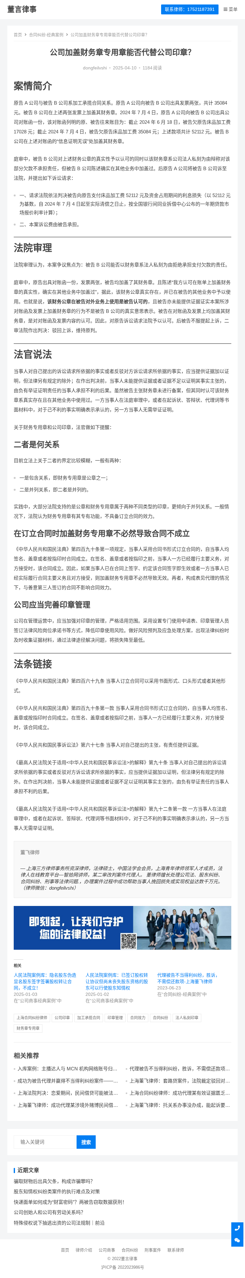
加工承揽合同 (88, 1018)
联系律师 (175, 1250)
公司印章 (62, 1018)
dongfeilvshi (95, 68)
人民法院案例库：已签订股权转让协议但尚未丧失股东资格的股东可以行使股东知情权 (116, 981)
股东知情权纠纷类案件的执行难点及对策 (57, 1191)
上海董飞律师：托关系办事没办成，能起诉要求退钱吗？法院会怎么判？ (180, 1108)
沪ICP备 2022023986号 (122, 1267)
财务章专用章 (28, 1028)
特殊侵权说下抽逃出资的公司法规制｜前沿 (59, 1223)
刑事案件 (153, 1250)
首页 (18, 34)
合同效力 (137, 1018)
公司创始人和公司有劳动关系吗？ (49, 1212)
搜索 (86, 1142)
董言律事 (22, 9)
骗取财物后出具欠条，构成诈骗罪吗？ (54, 1181)
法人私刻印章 (186, 1018)
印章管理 (115, 1018)
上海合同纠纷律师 (32, 1018)
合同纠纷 (160, 1018)
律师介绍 (84, 1250)
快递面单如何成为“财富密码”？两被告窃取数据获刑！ (70, 1202)
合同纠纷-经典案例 (46, 34)
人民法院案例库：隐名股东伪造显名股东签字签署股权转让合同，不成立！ (45, 981)
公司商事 (107, 1250)
